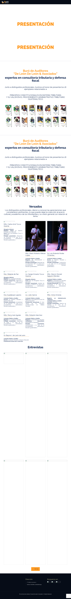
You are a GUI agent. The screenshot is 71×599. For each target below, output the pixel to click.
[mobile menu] (69, 2)
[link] (14, 358)
